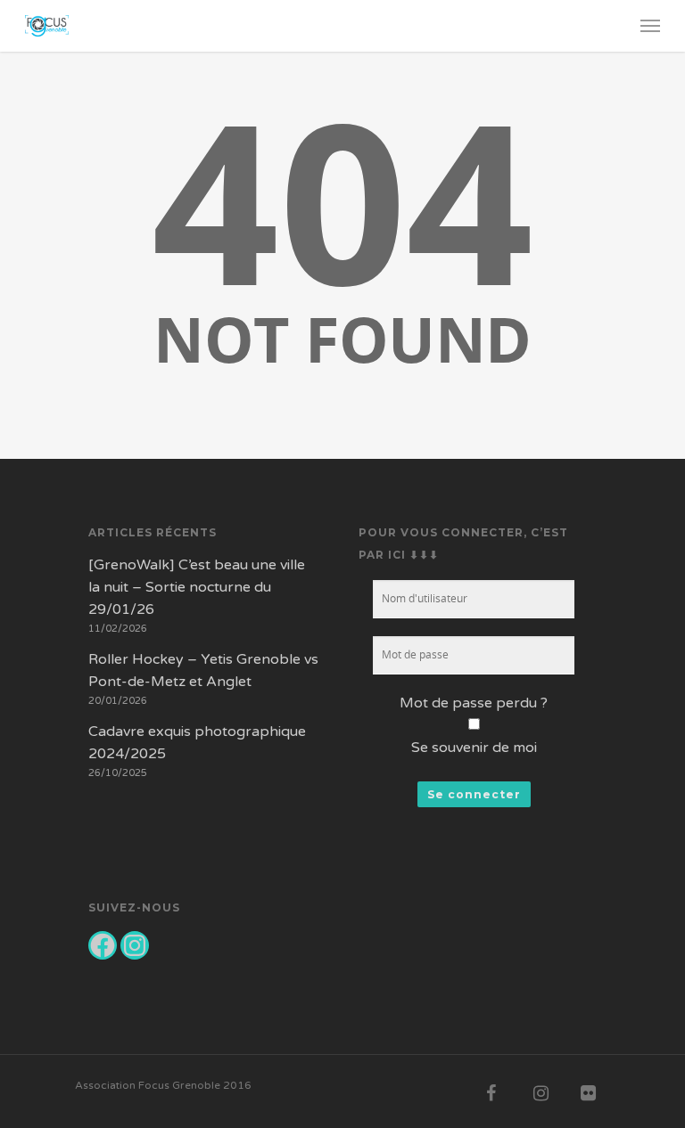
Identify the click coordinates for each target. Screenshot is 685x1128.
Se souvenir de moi (474, 747)
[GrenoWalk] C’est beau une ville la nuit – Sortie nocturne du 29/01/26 (196, 587)
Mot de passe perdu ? (474, 703)
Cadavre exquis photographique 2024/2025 (197, 743)
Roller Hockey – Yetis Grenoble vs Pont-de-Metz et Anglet (203, 670)
